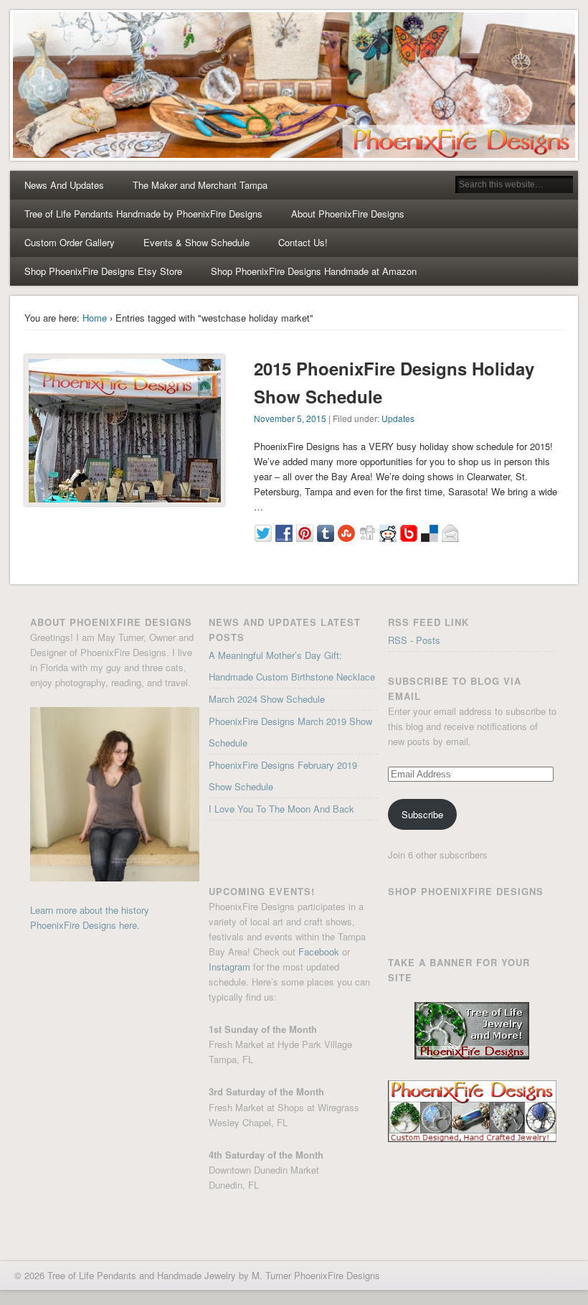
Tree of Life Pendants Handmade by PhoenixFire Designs (143, 213)
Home (94, 317)
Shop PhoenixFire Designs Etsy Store (103, 271)
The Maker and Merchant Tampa (200, 185)
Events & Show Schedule (196, 242)
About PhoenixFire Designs (347, 213)
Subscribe (422, 814)
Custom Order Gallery (69, 242)
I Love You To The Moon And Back (281, 808)
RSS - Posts (414, 640)
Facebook (318, 951)
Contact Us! (303, 242)
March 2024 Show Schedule (267, 699)
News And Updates (64, 185)
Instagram (229, 966)
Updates (397, 418)
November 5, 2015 (290, 418)
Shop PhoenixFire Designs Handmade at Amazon (314, 271)
